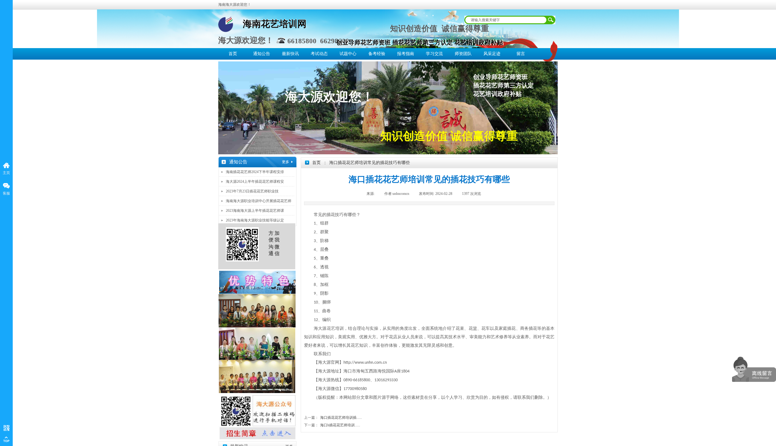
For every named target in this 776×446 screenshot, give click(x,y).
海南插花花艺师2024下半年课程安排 (255, 172)
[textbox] (506, 20)
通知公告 (261, 53)
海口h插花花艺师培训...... (332, 425)
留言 (521, 53)
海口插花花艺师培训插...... (333, 417)
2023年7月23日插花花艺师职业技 (252, 191)
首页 (233, 53)
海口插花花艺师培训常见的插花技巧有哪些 (369, 162)
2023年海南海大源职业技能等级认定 (255, 220)
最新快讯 (290, 53)
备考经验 (376, 53)
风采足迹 (491, 53)
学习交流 (434, 53)
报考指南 (405, 53)
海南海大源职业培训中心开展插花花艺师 (258, 201)
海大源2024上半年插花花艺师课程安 (255, 181)
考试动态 (319, 53)
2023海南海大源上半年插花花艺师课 (255, 210)
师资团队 (463, 53)
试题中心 (348, 53)
